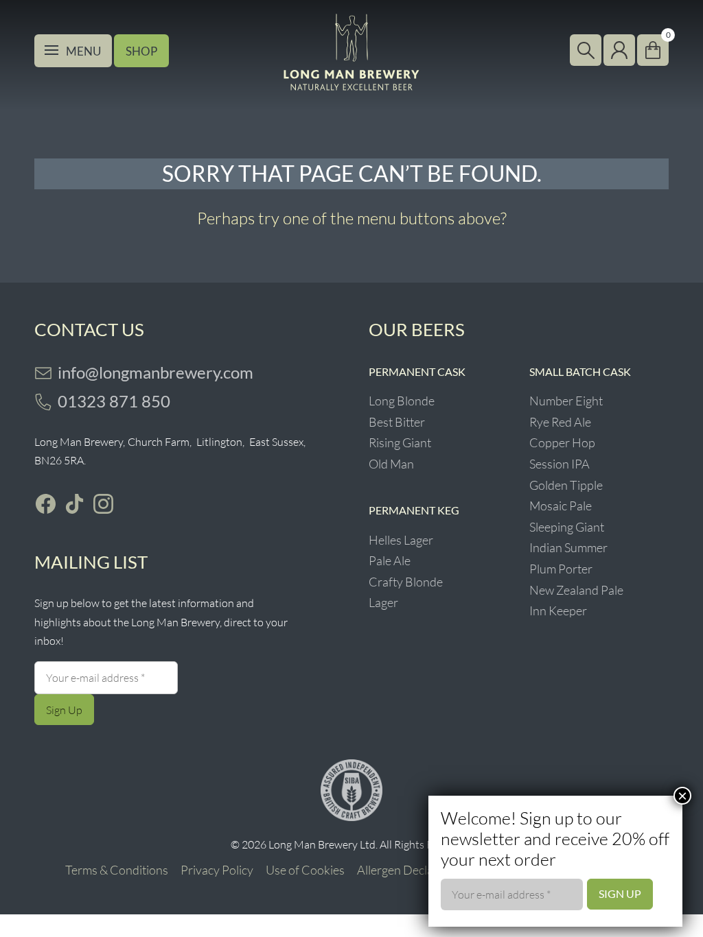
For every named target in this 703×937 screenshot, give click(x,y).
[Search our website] (585, 50)
